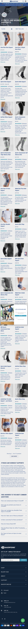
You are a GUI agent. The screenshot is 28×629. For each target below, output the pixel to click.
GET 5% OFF (20, 315)
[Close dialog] (26, 305)
